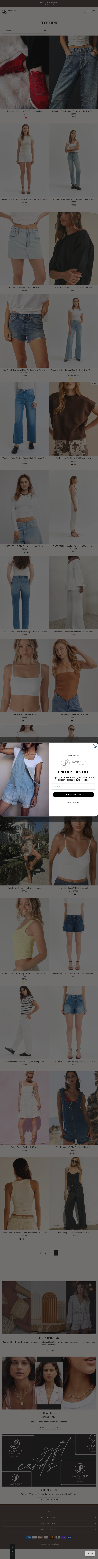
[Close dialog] (95, 746)
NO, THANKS (73, 802)
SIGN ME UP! (73, 795)
